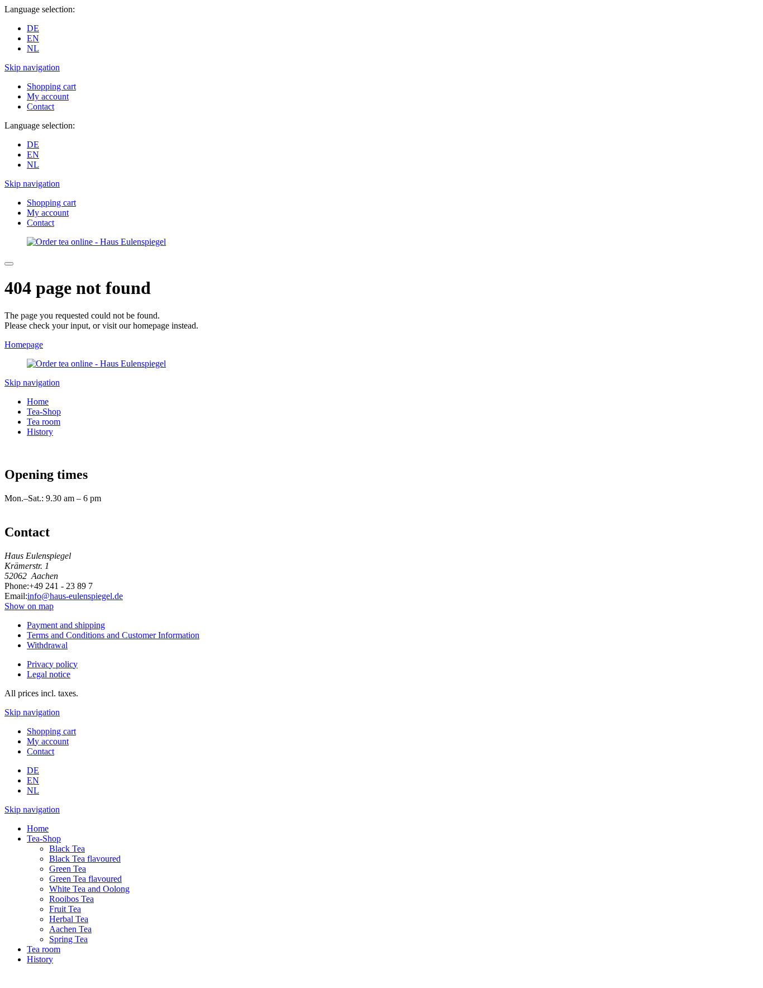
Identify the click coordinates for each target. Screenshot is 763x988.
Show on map (29, 606)
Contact (40, 106)
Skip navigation (32, 67)
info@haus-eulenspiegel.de (75, 596)
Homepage (23, 344)
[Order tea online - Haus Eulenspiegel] (96, 241)
